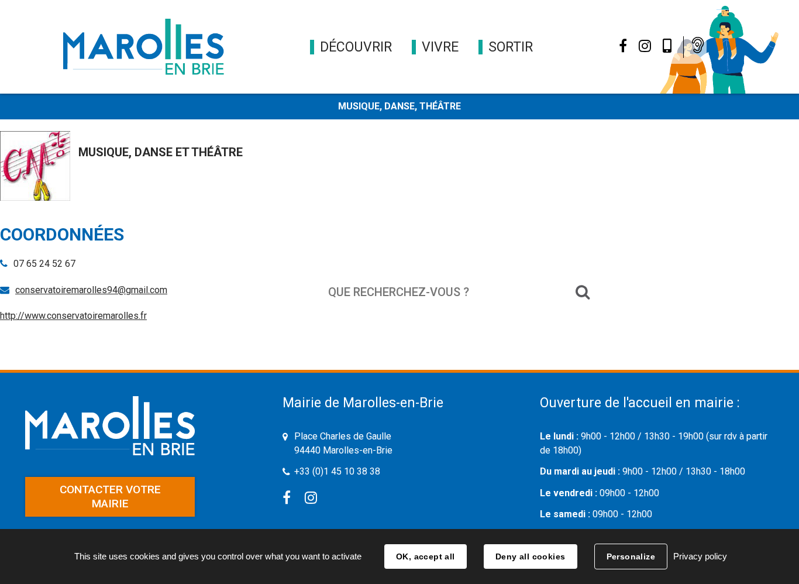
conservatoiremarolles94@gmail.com (91, 290)
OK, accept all (425, 556)
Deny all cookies (530, 556)
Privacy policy (700, 556)
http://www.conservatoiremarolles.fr (73, 315)
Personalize (631, 556)
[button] (356, 47)
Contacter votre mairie (110, 496)
